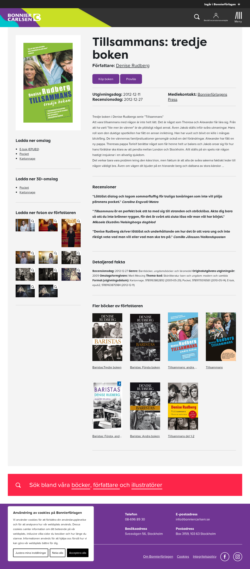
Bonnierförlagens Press (197, 96)
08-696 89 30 (135, 519)
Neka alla (57, 553)
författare (106, 484)
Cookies (183, 556)
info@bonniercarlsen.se (193, 519)
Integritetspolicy (204, 556)
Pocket (24, 153)
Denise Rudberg (133, 65)
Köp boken (105, 79)
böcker (80, 484)
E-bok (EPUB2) (29, 149)
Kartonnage (27, 158)
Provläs (131, 79)
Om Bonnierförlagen (158, 556)
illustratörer (146, 484)
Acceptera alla (77, 553)
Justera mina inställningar (30, 553)
